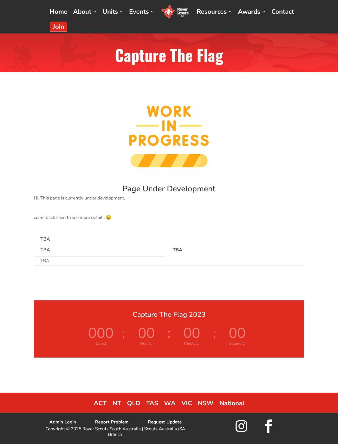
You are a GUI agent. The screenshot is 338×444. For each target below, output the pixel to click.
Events (139, 11)
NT (116, 404)
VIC (186, 404)
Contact (282, 11)
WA (170, 404)
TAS (152, 404)
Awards (249, 11)
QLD (133, 404)
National (232, 404)
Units (110, 11)
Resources (212, 11)
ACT (100, 404)
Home (58, 11)
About (82, 11)
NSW (206, 404)
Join (58, 26)
